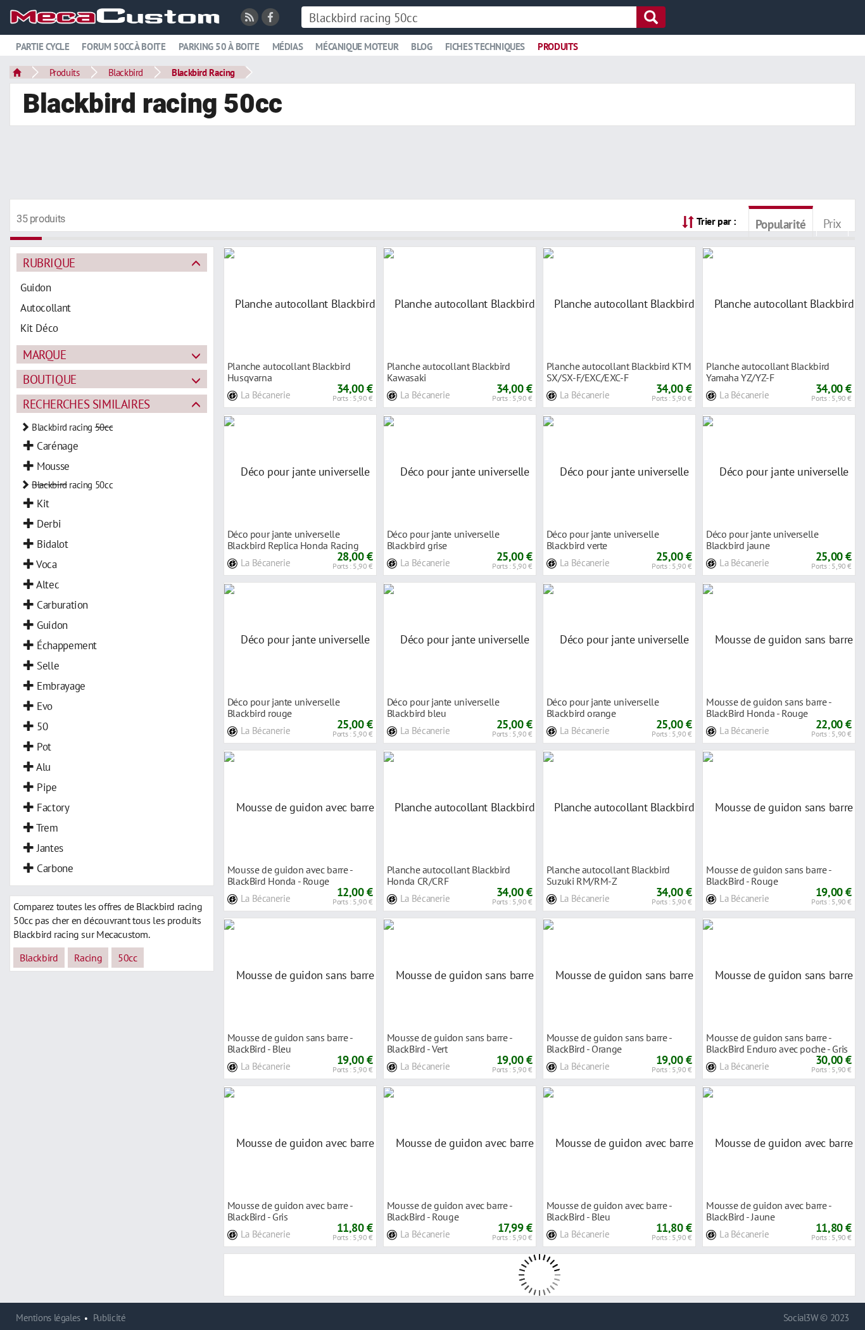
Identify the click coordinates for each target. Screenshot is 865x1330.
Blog (421, 46)
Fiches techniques (485, 46)
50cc (127, 958)
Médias (287, 46)
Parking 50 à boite (219, 46)
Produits (558, 46)
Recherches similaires (86, 404)
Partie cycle (42, 46)
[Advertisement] (432, 164)
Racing (88, 958)
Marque (44, 354)
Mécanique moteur (356, 46)
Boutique (50, 379)
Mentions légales (48, 1317)
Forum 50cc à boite (123, 46)
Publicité (109, 1317)
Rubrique (49, 262)
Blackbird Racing (203, 72)
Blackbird (126, 72)
